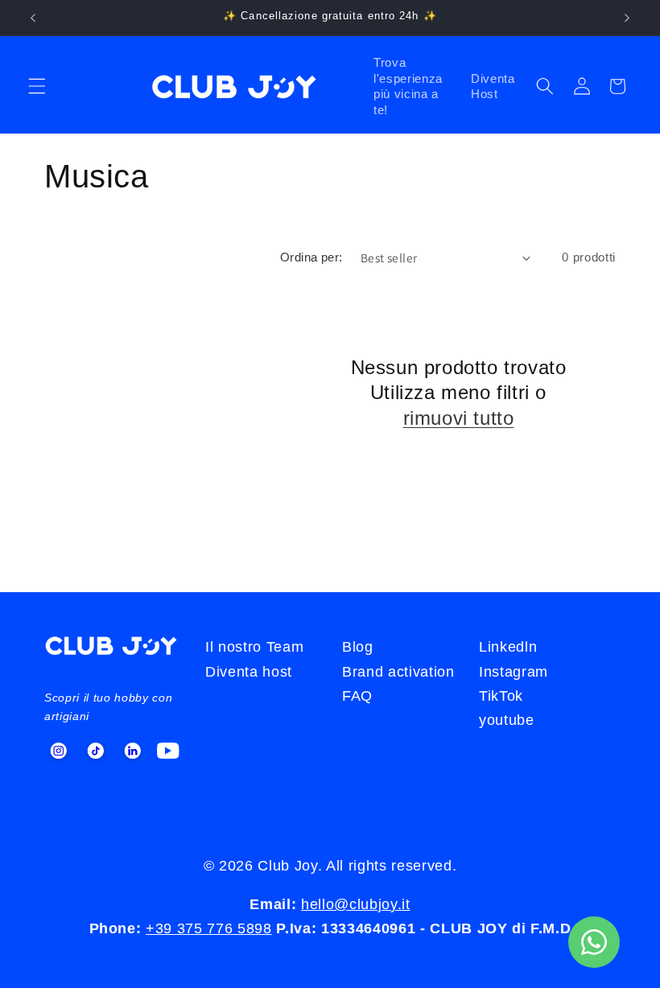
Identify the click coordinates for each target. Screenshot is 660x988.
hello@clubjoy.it (355, 904)
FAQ (357, 696)
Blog (357, 647)
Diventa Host (493, 86)
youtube (506, 720)
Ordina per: (311, 257)
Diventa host (248, 672)
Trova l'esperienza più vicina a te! (408, 86)
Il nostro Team (254, 647)
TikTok (501, 696)
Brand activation (398, 672)
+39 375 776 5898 (209, 928)
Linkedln (508, 647)
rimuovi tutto (458, 418)
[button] (37, 86)
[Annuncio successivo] (627, 17)
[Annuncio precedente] (33, 17)
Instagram (513, 672)
